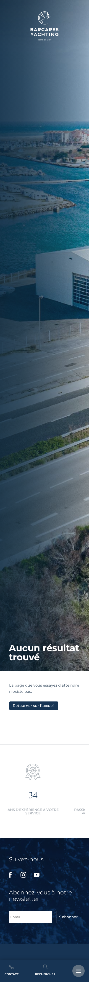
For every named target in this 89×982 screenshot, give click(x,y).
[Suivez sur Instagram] (23, 875)
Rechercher (45, 974)
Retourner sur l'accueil (34, 706)
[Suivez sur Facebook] (10, 875)
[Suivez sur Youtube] (36, 875)
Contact (11, 974)
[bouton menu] (78, 971)
